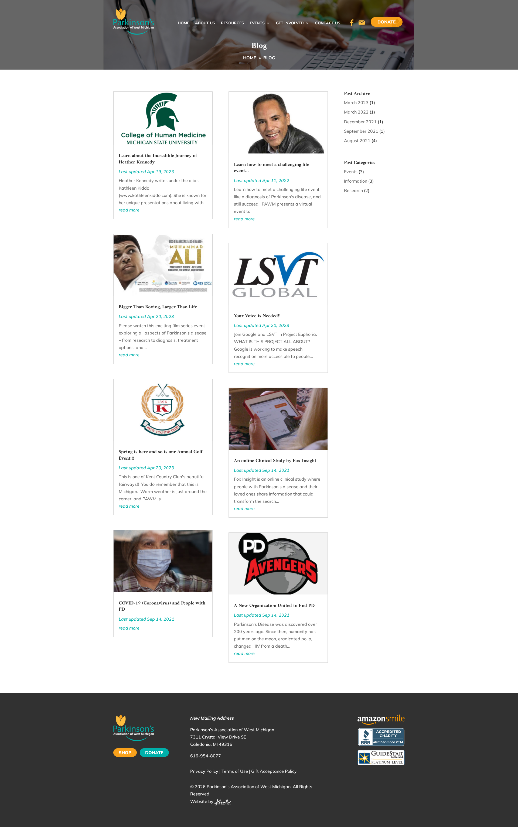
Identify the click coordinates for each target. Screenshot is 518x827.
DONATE (154, 752)
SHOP (125, 752)
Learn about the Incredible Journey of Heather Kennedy (158, 159)
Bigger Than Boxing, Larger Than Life (158, 307)
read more (129, 210)
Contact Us (327, 23)
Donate (386, 22)
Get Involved (290, 23)
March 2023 (356, 102)
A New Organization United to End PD (274, 606)
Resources (232, 23)
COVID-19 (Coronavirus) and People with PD (162, 606)
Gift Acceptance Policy (274, 771)
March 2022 (356, 112)
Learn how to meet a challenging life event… (271, 167)
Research (353, 190)
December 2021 (360, 121)
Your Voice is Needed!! (257, 316)
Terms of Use (234, 771)
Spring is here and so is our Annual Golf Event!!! (160, 455)
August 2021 (357, 140)
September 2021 (361, 131)
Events (257, 23)
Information (355, 181)
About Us (205, 23)
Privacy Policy (204, 771)
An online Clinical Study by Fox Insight (275, 461)
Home (183, 23)
